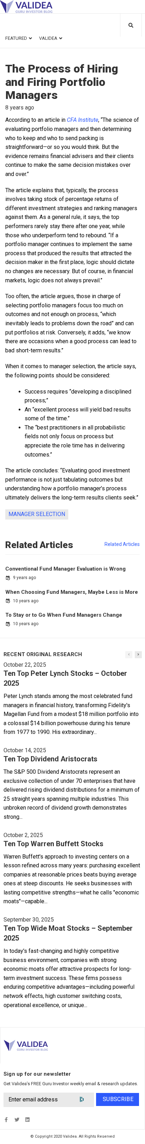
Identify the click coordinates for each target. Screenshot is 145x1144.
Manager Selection (36, 514)
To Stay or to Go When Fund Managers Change (63, 615)
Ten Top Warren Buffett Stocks (53, 844)
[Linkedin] (27, 1119)
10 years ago (25, 600)
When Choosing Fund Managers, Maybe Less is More (71, 592)
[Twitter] (16, 1119)
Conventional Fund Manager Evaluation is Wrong (65, 569)
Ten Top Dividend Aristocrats (50, 759)
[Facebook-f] (6, 1119)
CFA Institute (82, 120)
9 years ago (24, 577)
